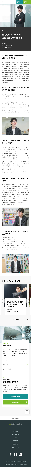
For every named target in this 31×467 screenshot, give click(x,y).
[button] (27, 412)
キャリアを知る (15, 434)
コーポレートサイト (9, 461)
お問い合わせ (15, 447)
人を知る (15, 437)
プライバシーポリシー (20, 461)
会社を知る (15, 431)
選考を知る (15, 444)
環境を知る (15, 441)
